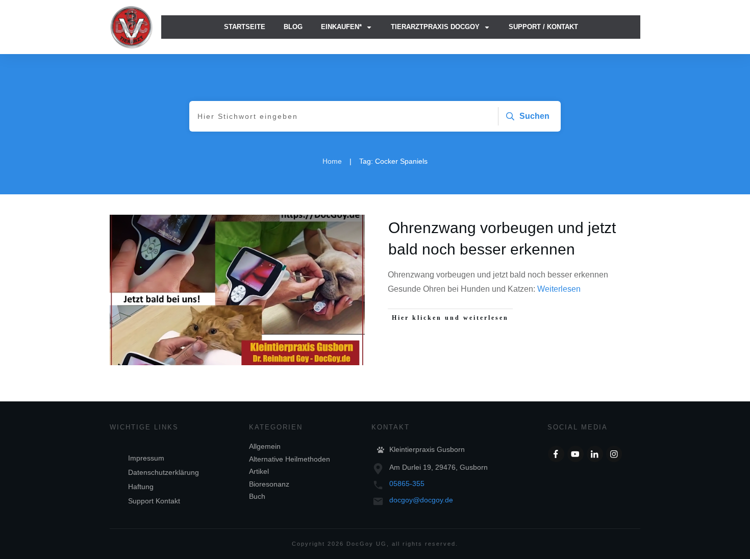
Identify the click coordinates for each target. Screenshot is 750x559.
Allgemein (265, 446)
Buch (257, 496)
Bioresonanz (269, 484)
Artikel (259, 471)
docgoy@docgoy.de (421, 500)
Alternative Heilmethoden (289, 459)
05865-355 (406, 483)
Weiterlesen (559, 289)
